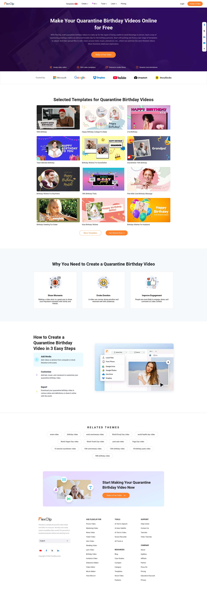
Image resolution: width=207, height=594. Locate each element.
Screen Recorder (121, 537)
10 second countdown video (65, 449)
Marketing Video (92, 528)
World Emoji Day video (120, 434)
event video (54, 434)
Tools (103, 4)
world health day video (146, 434)
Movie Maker (91, 571)
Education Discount (148, 576)
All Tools (118, 541)
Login (182, 4)
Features (118, 580)
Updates (144, 554)
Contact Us (145, 528)
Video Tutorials (146, 537)
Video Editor (90, 567)
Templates (70, 4)
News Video (90, 532)
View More (90, 576)
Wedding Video (91, 545)
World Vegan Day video (69, 442)
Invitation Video (91, 558)
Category (118, 567)
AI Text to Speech (121, 524)
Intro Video (90, 541)
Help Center (145, 524)
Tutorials (144, 532)
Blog (116, 554)
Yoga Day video (138, 442)
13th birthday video (117, 449)
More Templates (90, 233)
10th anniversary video (92, 449)
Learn (113, 4)
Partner (143, 563)
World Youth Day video (95, 442)
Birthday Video (91, 554)
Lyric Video (90, 550)
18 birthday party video (141, 449)
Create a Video (195, 4)
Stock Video (119, 576)
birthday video (72, 434)
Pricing (123, 4)
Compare (118, 563)
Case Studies (119, 558)
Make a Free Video (103, 54)
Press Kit (144, 567)
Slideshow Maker (92, 563)
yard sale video (118, 442)
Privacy (143, 580)
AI (95, 4)
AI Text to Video (120, 532)
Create (84, 4)
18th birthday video (102, 456)
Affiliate (143, 558)
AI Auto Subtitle (120, 528)
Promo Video (91, 524)
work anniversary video (95, 434)
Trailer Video (90, 537)
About (143, 550)
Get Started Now (116, 233)
